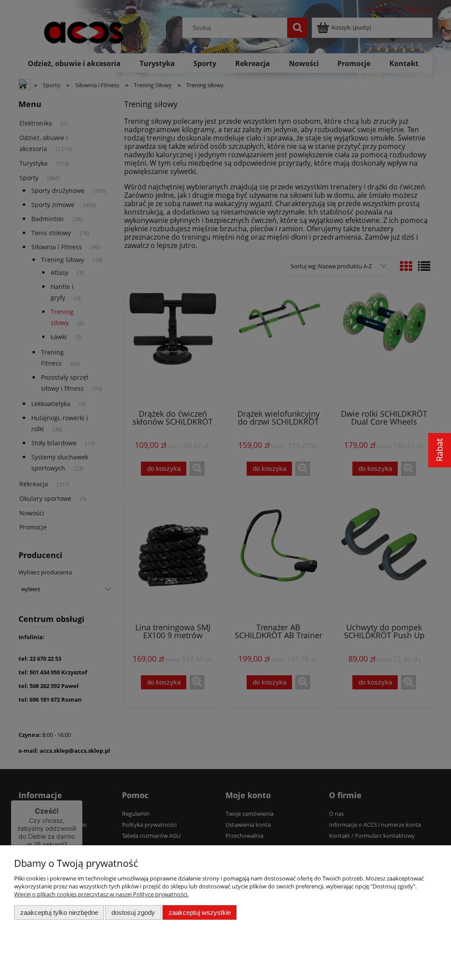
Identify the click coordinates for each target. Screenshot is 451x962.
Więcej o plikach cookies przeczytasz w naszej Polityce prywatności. (101, 894)
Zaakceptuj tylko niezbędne (59, 912)
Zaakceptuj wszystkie (200, 912)
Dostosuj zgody (133, 912)
